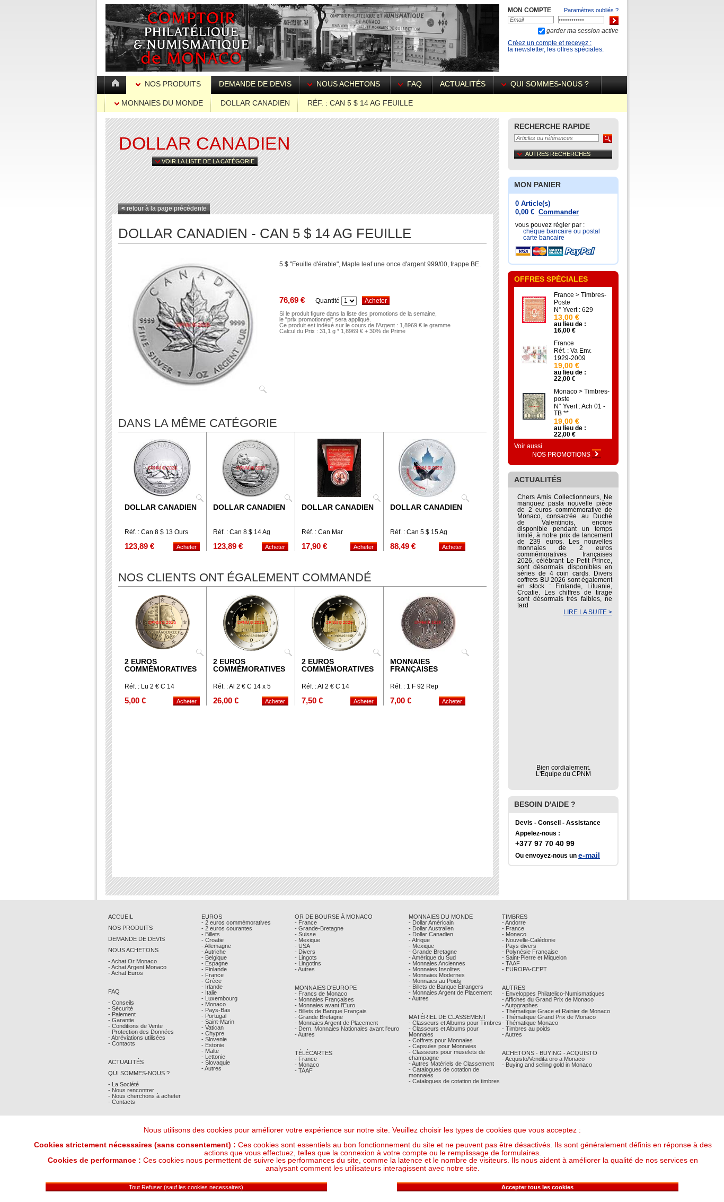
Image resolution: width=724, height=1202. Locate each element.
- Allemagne (216, 946)
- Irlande (212, 986)
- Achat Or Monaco (132, 961)
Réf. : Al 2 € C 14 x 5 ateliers (242, 689)
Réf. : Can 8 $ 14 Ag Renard (241, 535)
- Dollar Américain (431, 922)
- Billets (210, 934)
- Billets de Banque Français (331, 1011)
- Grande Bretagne (319, 1017)
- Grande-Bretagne (319, 928)
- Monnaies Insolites (434, 969)
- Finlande (214, 969)
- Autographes (520, 1005)
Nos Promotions (562, 454)
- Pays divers (519, 946)
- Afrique (419, 940)
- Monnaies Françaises (324, 999)
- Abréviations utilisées (136, 1037)
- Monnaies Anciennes (437, 963)
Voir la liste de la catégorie (207, 161)
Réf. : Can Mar (322, 532)
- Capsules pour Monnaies (442, 1046)
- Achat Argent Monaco (137, 967)
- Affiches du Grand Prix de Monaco (548, 999)
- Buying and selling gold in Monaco (547, 1064)
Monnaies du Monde (161, 103)
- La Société (123, 1084)
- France (212, 975)
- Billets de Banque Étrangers (446, 986)
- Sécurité (120, 1008)
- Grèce (211, 981)
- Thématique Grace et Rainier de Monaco (556, 1011)
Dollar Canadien (255, 103)
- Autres (211, 1068)
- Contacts (121, 1043)
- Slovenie (214, 1039)
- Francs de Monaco (321, 993)
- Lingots (306, 957)
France (564, 343)
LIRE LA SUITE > (587, 612)
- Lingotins (308, 963)
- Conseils (121, 1002)
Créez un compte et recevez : (549, 43)
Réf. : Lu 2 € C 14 (149, 686)
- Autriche (213, 951)
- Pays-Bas (216, 1010)
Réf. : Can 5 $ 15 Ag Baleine (418, 535)
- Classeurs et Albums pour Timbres (455, 1023)
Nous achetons (348, 84)
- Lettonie (213, 1056)
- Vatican (212, 1027)
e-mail (589, 855)
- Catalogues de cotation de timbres (454, 1081)
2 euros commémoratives (161, 665)
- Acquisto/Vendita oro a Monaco (543, 1059)
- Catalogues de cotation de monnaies (444, 1072)
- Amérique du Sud (432, 957)
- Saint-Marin (217, 1021)
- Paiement (122, 1014)
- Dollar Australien (431, 928)
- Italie (209, 992)
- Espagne (214, 963)
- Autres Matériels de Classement (451, 1063)
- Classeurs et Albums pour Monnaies (444, 1031)
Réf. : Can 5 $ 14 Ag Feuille (360, 103)
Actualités (462, 84)
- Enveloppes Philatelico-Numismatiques (553, 993)
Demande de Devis (136, 939)
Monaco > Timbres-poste (582, 395)
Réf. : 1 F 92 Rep (414, 686)
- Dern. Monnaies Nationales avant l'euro (347, 1028)
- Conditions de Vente (135, 1026)
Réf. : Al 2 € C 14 (325, 686)
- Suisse (305, 934)
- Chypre (212, 1033)
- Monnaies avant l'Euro (325, 1005)
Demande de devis (255, 84)
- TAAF (304, 1070)
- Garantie (121, 1020)
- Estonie (212, 1045)
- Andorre (514, 922)
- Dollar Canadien (431, 934)
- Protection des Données (141, 1032)
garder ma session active (582, 30)
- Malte (210, 1051)
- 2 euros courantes (226, 928)
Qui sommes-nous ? (549, 84)
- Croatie (212, 940)
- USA (302, 946)
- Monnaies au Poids (435, 981)
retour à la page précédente (164, 208)
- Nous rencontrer (131, 1090)
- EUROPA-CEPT (524, 969)
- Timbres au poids (526, 1028)
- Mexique (307, 940)
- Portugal (213, 1016)
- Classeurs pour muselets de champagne (447, 1055)
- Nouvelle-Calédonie (528, 940)
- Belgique (214, 957)
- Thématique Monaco (530, 1023)
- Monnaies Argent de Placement (336, 1023)
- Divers (305, 951)
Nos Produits (173, 84)
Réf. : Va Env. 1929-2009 (572, 354)
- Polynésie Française (530, 951)
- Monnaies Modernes (437, 975)
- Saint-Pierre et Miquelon (534, 957)
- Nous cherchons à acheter (144, 1096)
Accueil (120, 916)
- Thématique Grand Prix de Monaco (549, 1017)
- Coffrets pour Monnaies (441, 1040)
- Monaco (213, 1004)
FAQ (414, 84)
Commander (558, 212)
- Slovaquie (215, 1062)
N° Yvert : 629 (573, 309)
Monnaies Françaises (414, 665)
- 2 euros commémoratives (236, 922)
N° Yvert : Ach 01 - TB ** (579, 410)
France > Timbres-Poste (580, 298)
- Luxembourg (219, 998)
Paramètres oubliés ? (591, 10)
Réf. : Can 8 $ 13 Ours (156, 532)
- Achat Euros (125, 973)
